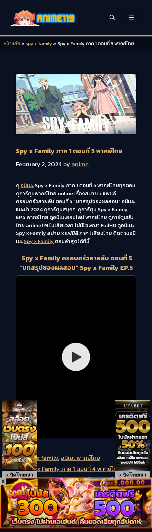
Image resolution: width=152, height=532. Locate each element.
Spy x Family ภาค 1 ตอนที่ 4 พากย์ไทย (73, 468)
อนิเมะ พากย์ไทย (80, 457)
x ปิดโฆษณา (19, 475)
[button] (112, 17)
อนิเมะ (27, 185)
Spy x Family (39, 241)
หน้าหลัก (12, 43)
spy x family (38, 43)
